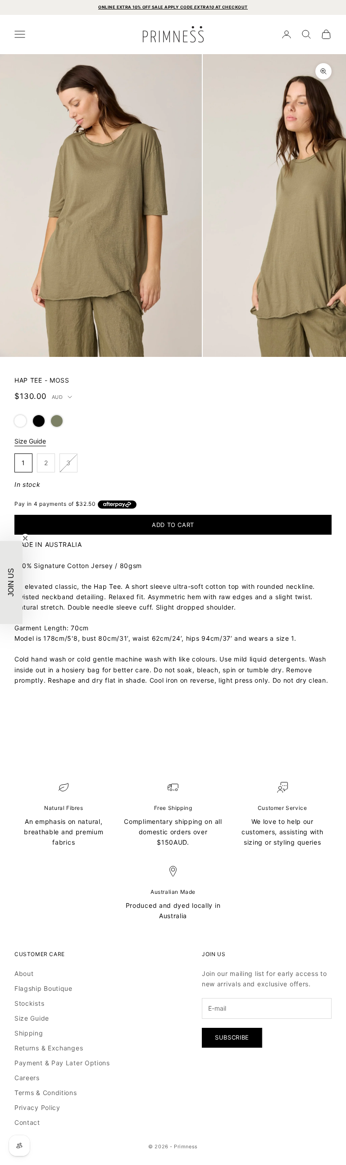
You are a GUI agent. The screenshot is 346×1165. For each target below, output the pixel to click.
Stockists (29, 1003)
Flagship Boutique (43, 988)
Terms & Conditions (45, 1092)
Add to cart (173, 524)
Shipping (28, 1033)
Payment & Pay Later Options (62, 1063)
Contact (27, 1122)
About (24, 973)
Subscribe (232, 1037)
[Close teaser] (25, 538)
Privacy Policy (37, 1107)
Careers (27, 1078)
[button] (20, 420)
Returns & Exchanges (48, 1048)
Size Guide (30, 441)
